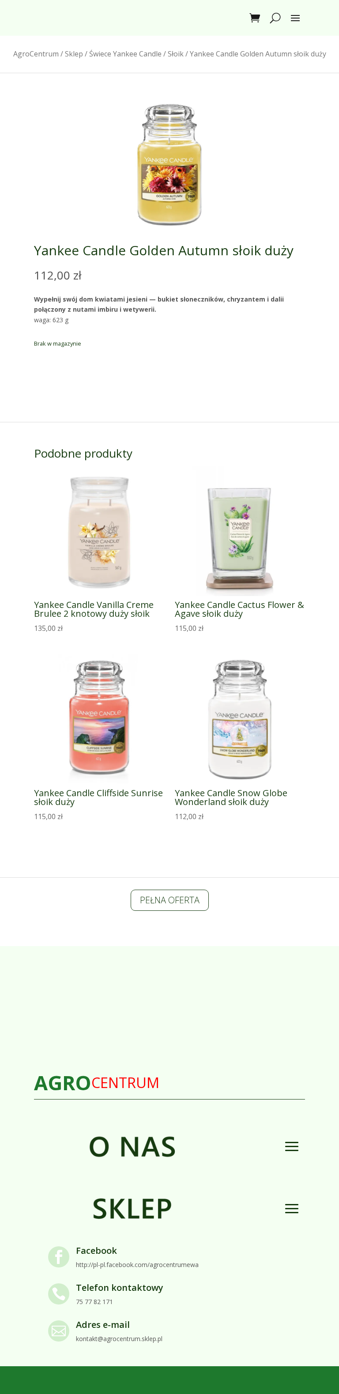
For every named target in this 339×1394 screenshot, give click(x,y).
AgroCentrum (36, 54)
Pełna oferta (170, 900)
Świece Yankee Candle (125, 54)
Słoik (176, 54)
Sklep (74, 54)
